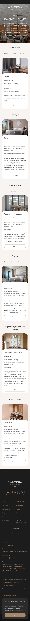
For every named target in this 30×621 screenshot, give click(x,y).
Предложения (6, 513)
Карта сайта (5, 520)
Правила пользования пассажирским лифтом (14, 588)
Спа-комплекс (6, 505)
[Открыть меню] (3, 7)
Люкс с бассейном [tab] (16, 262)
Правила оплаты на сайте (9, 595)
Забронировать (15, 528)
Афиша (18, 509)
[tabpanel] (15, 82)
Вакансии (5, 517)
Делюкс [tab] (6, 53)
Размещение (20, 501)
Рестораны (19, 505)
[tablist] (15, 53)
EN (17, 533)
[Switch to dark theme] (12, 533)
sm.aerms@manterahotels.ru (13, 558)
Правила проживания (8, 585)
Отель (4, 501)
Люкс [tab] (5, 262)
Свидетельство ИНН (7, 592)
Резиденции (16, 2)
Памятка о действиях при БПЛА (10, 582)
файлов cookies (18, 610)
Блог (17, 517)
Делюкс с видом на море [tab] (19, 53)
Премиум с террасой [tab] (10, 191)
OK (15, 615)
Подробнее (15, 105)
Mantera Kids (6, 509)
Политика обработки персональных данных (14, 579)
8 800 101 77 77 (7, 545)
